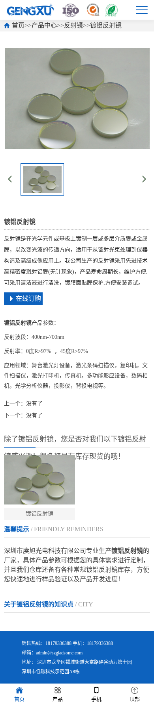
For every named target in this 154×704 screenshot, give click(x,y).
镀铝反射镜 (106, 25)
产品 (58, 699)
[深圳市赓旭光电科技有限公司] (62, 9)
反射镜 (73, 25)
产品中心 (44, 25)
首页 (18, 25)
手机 (96, 699)
